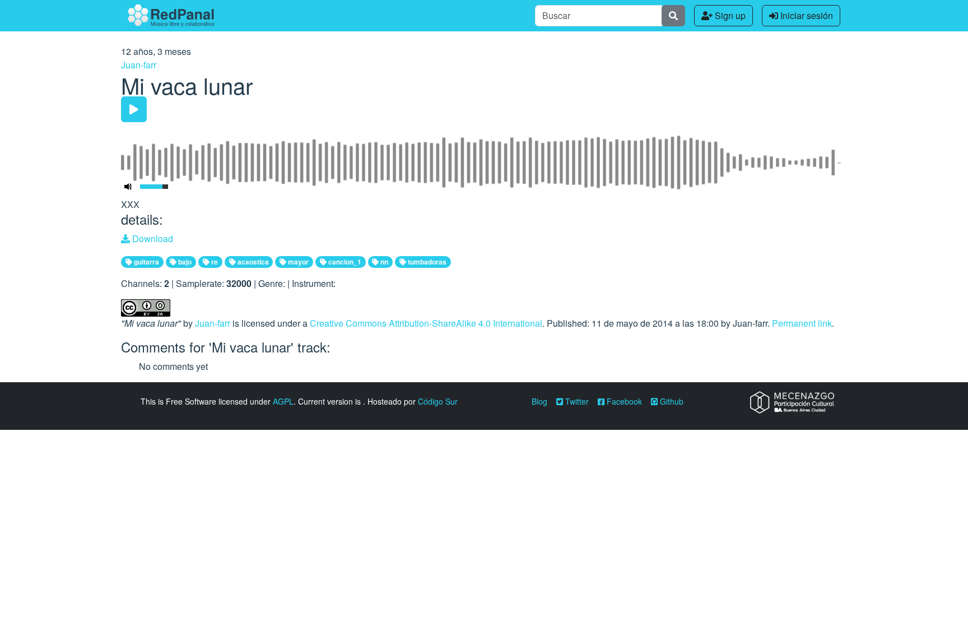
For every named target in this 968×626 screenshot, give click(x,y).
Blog (539, 401)
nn (383, 262)
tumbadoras (426, 262)
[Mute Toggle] (128, 186)
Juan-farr (138, 64)
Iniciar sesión (805, 15)
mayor (297, 262)
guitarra (145, 262)
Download (151, 238)
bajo (184, 262)
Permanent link (802, 323)
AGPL (283, 401)
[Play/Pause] (134, 109)
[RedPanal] (171, 15)
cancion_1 (344, 262)
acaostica (252, 262)
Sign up (729, 15)
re (214, 262)
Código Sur (438, 401)
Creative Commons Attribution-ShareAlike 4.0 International (426, 323)
